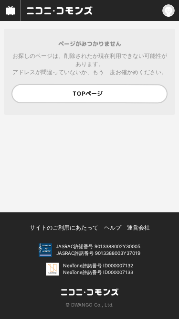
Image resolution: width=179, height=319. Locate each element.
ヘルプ (112, 227)
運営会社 (138, 227)
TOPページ (88, 93)
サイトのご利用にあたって (64, 227)
